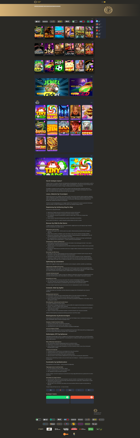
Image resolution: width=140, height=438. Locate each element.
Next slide (92, 21)
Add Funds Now (41, 93)
